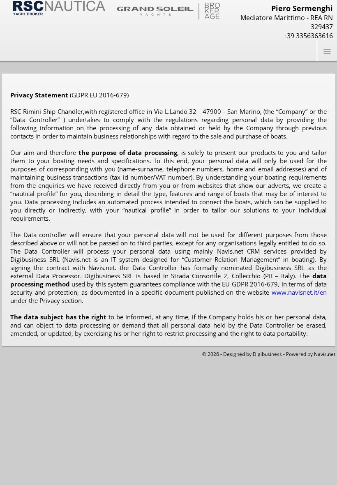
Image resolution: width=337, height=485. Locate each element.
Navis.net (324, 354)
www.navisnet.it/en (299, 292)
